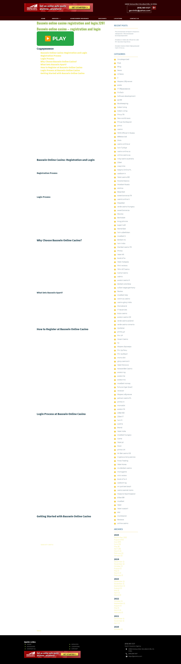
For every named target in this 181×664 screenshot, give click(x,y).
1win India (121, 243)
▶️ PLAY (55, 38)
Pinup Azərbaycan (124, 122)
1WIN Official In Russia (126, 133)
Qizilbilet (121, 328)
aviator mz (121, 380)
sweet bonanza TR (124, 195)
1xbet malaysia (123, 262)
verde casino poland (125, 321)
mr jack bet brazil (124, 486)
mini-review (122, 475)
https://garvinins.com (135, 656)
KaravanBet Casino (124, 369)
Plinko (120, 251)
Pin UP (120, 335)
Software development (126, 96)
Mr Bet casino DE (124, 453)
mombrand (121, 516)
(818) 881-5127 (143, 8)
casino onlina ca (123, 151)
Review (120, 291)
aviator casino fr (123, 280)
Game (119, 439)
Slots (119, 140)
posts (119, 85)
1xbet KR (120, 254)
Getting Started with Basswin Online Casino (62, 73)
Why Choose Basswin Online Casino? (59, 61)
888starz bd (122, 137)
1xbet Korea (121, 464)
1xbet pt (120, 442)
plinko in (121, 402)
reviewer (120, 391)
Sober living (122, 107)
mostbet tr (121, 236)
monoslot (121, 405)
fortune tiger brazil (124, 387)
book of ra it (122, 479)
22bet (119, 162)
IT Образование (123, 89)
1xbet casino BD (123, 177)
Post (119, 63)
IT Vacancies (122, 310)
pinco (119, 126)
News (39, 631)
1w (118, 343)
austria (120, 424)
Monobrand (122, 306)
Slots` (119, 446)
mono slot (121, 358)
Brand (119, 428)
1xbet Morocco (123, 365)
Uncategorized (123, 59)
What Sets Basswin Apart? (54, 64)
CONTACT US (134, 18)
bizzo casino (122, 313)
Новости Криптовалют (126, 494)
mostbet (120, 501)
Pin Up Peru (122, 350)
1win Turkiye (122, 148)
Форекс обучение (124, 394)
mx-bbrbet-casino (124, 468)
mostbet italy (122, 295)
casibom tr (121, 173)
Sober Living (122, 111)
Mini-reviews (122, 265)
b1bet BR (120, 497)
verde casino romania (125, 324)
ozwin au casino (123, 299)
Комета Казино (123, 181)
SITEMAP (74, 649)
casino (120, 129)
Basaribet (121, 192)
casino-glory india (124, 302)
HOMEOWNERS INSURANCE (79, 18)
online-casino (122, 523)
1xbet (119, 505)
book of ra (121, 258)
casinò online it (123, 199)
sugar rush (121, 225)
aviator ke (121, 376)
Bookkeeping (122, 103)
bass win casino (47, 544)
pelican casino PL (124, 398)
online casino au (123, 155)
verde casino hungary (125, 207)
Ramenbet (121, 229)
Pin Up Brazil (122, 354)
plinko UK (121, 450)
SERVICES (55, 18)
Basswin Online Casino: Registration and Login (64, 52)
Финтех (120, 214)
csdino (120, 277)
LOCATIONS (118, 18)
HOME (43, 18)
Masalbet (121, 203)
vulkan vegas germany (126, 288)
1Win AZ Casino (123, 269)
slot (118, 512)
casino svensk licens (125, 490)
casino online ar (123, 144)
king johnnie (122, 221)
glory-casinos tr (123, 361)
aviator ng (121, 372)
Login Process (47, 58)
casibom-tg (122, 483)
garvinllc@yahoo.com (139, 10)
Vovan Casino (122, 339)
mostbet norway (123, 383)
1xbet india (121, 431)
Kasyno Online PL (124, 170)
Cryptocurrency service (126, 457)
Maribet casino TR (124, 247)
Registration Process (51, 55)
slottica (120, 188)
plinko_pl (121, 332)
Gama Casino (122, 273)
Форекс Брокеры (124, 346)
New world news (123, 118)
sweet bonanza (123, 210)
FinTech (120, 92)
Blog (119, 67)
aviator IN (121, 409)
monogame (122, 472)
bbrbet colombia (124, 284)
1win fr (119, 420)
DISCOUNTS (102, 18)
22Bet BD (121, 413)
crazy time (121, 166)
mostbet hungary (124, 435)
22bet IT (120, 416)
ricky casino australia (125, 159)
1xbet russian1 (122, 509)
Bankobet (121, 218)
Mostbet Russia (123, 184)
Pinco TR (120, 114)
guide (119, 100)
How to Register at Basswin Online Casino (61, 67)
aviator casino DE (124, 317)
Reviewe (120, 520)
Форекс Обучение (124, 81)
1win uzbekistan (123, 232)
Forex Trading (122, 461)
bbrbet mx (121, 240)
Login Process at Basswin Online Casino (60, 70)
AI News (120, 74)
